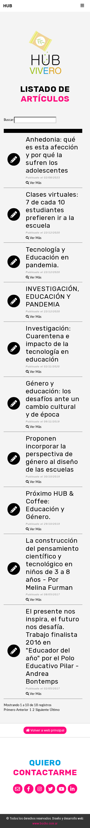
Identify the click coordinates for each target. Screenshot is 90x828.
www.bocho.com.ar (45, 823)
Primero (9, 710)
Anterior (22, 710)
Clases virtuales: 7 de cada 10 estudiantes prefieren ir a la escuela (52, 210)
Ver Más (35, 183)
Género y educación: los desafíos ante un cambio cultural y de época (53, 399)
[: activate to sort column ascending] (14, 131)
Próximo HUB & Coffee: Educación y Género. (50, 505)
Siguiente (42, 710)
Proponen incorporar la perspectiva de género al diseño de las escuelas (52, 454)
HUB (7, 6)
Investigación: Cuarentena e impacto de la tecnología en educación (48, 344)
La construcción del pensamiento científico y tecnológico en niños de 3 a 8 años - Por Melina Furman (52, 564)
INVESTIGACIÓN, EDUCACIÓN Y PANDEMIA (52, 296)
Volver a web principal (47, 730)
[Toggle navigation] (82, 6)
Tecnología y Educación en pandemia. (47, 257)
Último (55, 710)
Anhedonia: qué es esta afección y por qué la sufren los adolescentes (52, 155)
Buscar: (9, 120)
